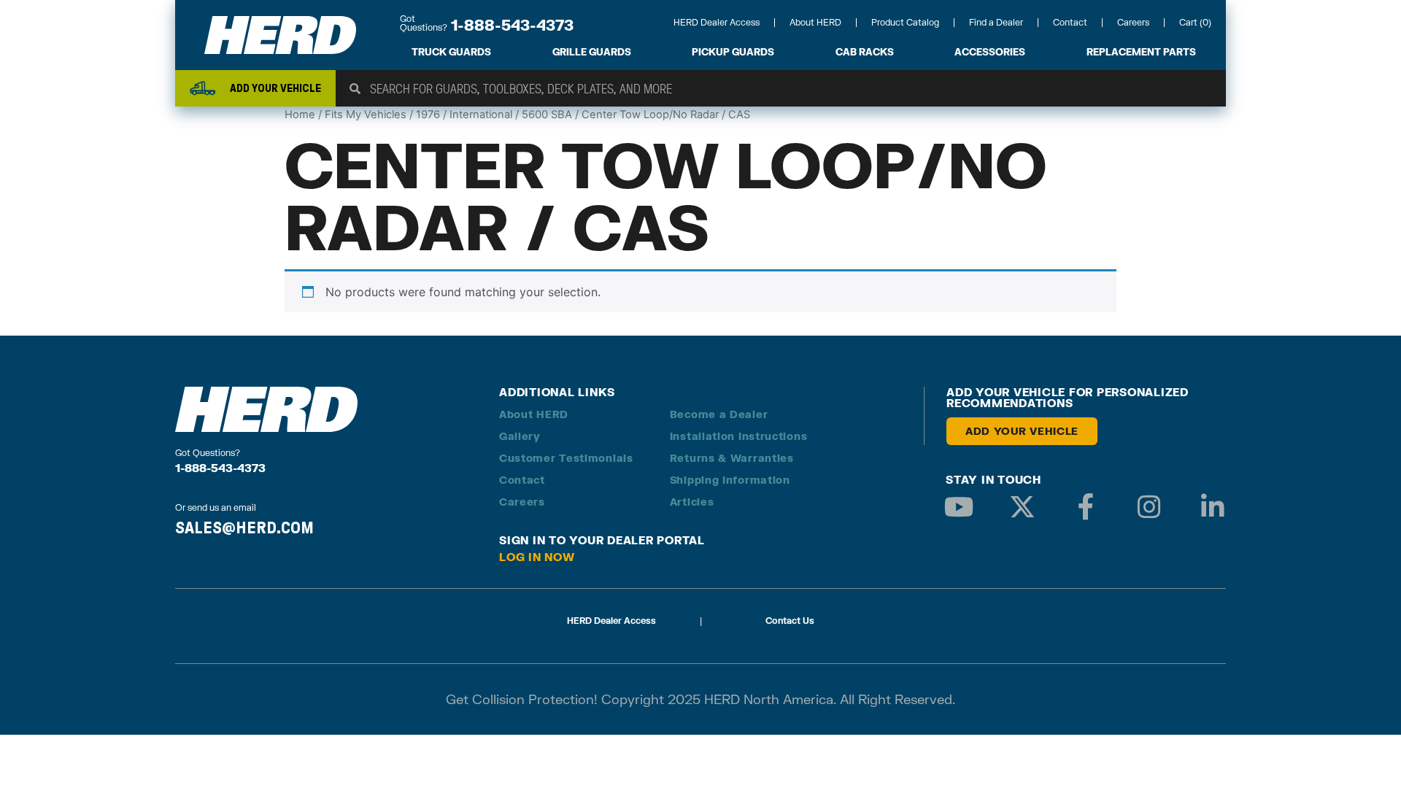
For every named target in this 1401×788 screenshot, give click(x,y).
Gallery (520, 436)
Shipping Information (730, 480)
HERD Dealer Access (717, 22)
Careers (1133, 22)
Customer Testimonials (566, 458)
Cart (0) (1195, 22)
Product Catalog (905, 22)
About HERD (815, 22)
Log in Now (537, 556)
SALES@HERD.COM (244, 527)
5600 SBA (547, 114)
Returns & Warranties (732, 458)
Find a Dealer (996, 22)
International (480, 114)
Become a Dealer (719, 414)
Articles (692, 501)
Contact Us (789, 620)
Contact (1070, 22)
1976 (428, 114)
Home (300, 114)
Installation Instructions (739, 436)
